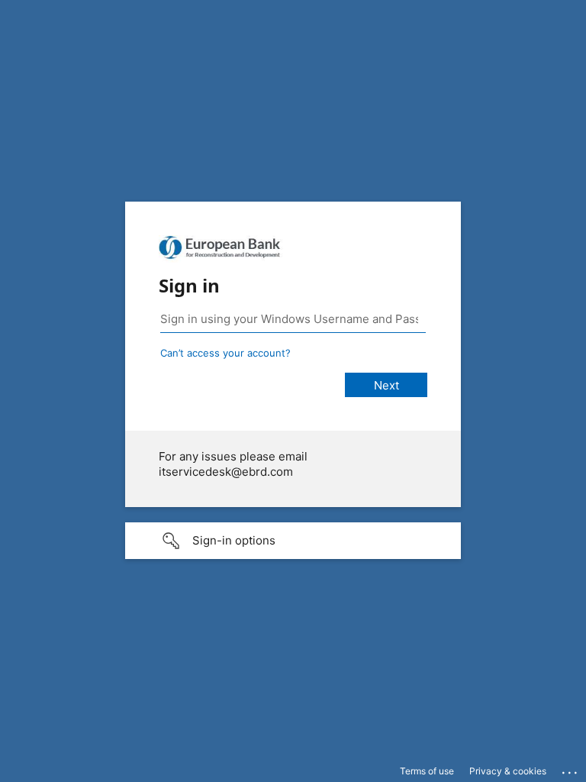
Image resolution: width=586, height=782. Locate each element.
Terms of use (427, 771)
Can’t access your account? (225, 353)
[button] (293, 540)
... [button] (571, 769)
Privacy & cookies (507, 771)
